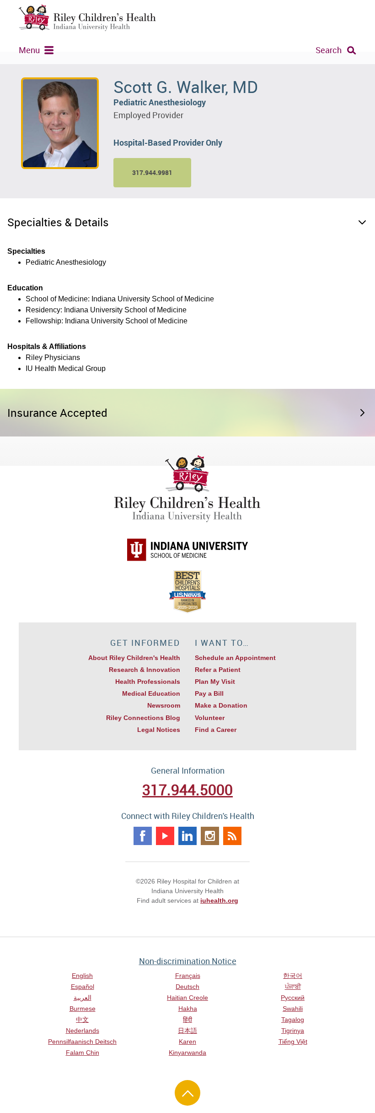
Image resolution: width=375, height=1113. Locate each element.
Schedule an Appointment (235, 657)
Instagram (210, 836)
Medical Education (151, 693)
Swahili (293, 1008)
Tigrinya (292, 1030)
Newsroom (163, 705)
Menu (29, 49)
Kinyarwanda (187, 1052)
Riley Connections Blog (143, 717)
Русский (293, 997)
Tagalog (292, 1019)
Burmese (83, 1008)
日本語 (187, 1030)
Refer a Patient (218, 669)
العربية (82, 997)
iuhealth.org (219, 900)
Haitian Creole (187, 997)
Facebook (143, 836)
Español (82, 986)
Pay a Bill (209, 693)
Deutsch (187, 986)
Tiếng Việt (293, 1041)
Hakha (187, 1008)
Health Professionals (147, 681)
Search (329, 49)
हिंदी (187, 1019)
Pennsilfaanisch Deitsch (82, 1041)
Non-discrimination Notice (187, 960)
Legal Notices (158, 729)
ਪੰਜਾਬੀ (293, 986)
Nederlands (82, 1030)
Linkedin (187, 836)
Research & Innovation (144, 669)
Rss (232, 836)
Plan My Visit (215, 681)
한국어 (292, 975)
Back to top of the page (187, 1093)
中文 (82, 1019)
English (82, 975)
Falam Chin (82, 1052)
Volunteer (210, 717)
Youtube (165, 836)
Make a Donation (221, 705)
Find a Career (215, 729)
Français (187, 975)
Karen (187, 1041)
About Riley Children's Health (134, 657)
